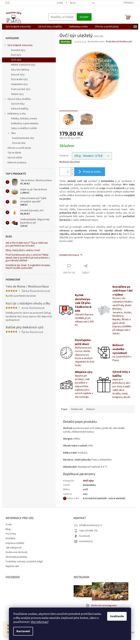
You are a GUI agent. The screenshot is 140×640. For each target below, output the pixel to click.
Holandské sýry (19, 84)
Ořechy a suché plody (19, 148)
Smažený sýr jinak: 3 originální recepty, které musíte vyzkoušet (28, 266)
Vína (13, 133)
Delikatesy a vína (16, 113)
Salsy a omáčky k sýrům (24, 128)
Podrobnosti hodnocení (119, 41)
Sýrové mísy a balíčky (19, 99)
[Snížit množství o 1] (72, 174)
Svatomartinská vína (23, 138)
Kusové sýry (18, 74)
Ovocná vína (18, 143)
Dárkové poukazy (16, 162)
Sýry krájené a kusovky (20, 45)
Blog (73, 3)
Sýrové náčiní (14, 157)
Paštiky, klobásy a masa (24, 118)
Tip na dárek (14, 153)
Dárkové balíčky (19, 109)
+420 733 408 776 (88, 531)
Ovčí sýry (16, 60)
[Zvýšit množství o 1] (72, 169)
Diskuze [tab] (90, 409)
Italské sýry (17, 94)
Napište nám (12, 566)
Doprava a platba (15, 543)
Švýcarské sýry (19, 79)
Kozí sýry (16, 55)
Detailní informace (69, 255)
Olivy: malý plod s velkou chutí (23, 250)
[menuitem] (18, 27)
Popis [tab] (64, 409)
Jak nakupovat (14, 548)
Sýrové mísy (18, 104)
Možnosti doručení (69, 162)
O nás (60, 3)
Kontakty (10, 538)
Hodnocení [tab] (77, 409)
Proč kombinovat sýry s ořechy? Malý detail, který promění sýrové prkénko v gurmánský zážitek (28, 257)
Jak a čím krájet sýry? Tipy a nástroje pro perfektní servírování (27, 244)
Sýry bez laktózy (20, 70)
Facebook (84, 536)
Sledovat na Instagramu (104, 605)
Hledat (84, 16)
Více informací (39, 622)
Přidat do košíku (92, 171)
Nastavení (23, 631)
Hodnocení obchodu (17, 552)
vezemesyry (86, 541)
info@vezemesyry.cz (90, 525)
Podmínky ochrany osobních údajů (24, 561)
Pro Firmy (11, 534)
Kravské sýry (18, 50)
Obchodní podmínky (17, 557)
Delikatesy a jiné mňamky (24, 123)
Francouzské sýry (20, 89)
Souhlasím (117, 616)
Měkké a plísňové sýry (23, 65)
